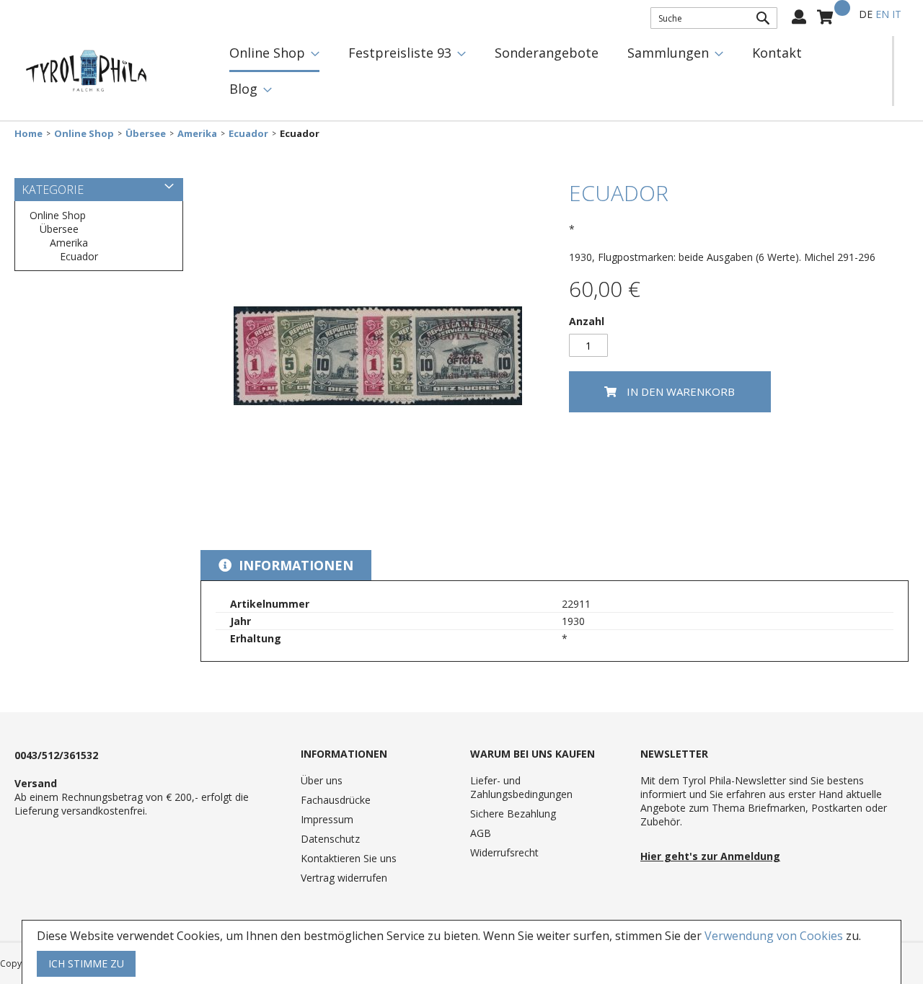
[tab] (285, 565)
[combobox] (713, 18)
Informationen (294, 565)
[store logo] (86, 71)
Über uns (322, 780)
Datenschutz (330, 839)
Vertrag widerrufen (344, 878)
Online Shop (84, 133)
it (896, 14)
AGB (480, 833)
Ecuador (248, 133)
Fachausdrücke (336, 800)
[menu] (553, 71)
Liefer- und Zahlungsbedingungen (521, 787)
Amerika (197, 133)
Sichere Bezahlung (513, 813)
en (882, 14)
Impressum (327, 819)
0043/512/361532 (56, 755)
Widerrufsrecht (504, 852)
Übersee (145, 133)
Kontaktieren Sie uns (349, 858)
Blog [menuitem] (243, 88)
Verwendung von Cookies (774, 936)
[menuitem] (274, 54)
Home (28, 133)
